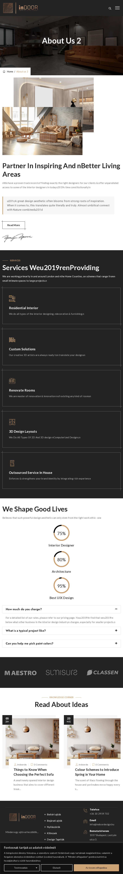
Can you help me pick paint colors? (29, 643)
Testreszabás (21, 867)
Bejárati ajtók (54, 820)
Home (9, 71)
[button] (61, 609)
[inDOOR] (20, 8)
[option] (20, 672)
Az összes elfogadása (96, 867)
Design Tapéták (55, 839)
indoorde (22, 764)
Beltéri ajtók (54, 814)
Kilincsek (52, 833)
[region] (61, 858)
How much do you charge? (24, 609)
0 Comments (40, 764)
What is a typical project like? (26, 631)
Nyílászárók (53, 826)
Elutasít (57, 867)
